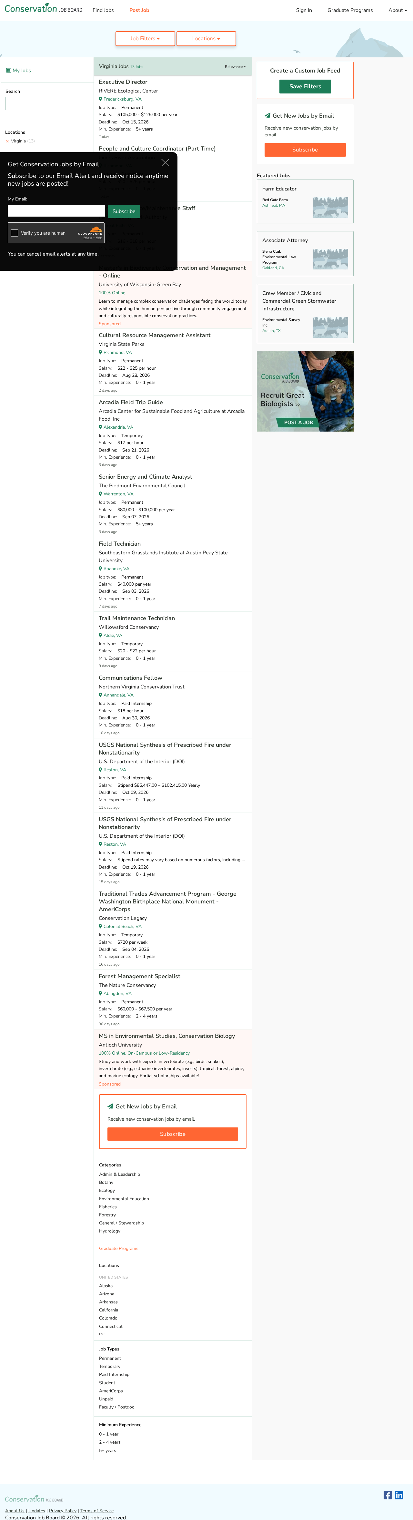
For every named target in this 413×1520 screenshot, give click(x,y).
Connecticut (111, 1326)
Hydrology (109, 1231)
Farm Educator (279, 188)
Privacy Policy (62, 1511)
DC (102, 1334)
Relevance (234, 66)
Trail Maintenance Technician (137, 618)
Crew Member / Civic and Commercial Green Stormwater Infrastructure (299, 301)
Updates (36, 1511)
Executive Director (123, 82)
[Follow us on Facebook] (388, 1495)
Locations (204, 38)
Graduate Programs (350, 10)
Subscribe (173, 1134)
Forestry (107, 1215)
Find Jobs (103, 10)
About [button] (396, 10)
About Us (15, 1511)
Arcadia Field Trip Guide (131, 402)
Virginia (23, 141)
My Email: (17, 199)
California (108, 1310)
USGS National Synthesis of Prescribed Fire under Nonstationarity (165, 748)
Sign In (304, 10)
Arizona (106, 1294)
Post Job (139, 10)
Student (107, 1383)
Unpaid (106, 1399)
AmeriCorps (111, 1391)
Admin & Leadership (119, 1174)
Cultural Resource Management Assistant (155, 335)
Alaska (106, 1286)
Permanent (110, 1358)
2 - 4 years (110, 1442)
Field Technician (120, 544)
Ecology (107, 1190)
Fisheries (108, 1207)
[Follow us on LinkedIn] (399, 1495)
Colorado (108, 1318)
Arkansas (108, 1302)
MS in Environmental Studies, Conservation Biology (167, 1036)
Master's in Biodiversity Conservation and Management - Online (172, 271)
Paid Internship (114, 1374)
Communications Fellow (130, 678)
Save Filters (305, 86)
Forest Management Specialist (139, 976)
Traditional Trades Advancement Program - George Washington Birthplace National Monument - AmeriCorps (168, 901)
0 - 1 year (108, 1434)
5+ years (107, 1450)
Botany (106, 1182)
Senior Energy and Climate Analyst (145, 477)
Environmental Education (124, 1199)
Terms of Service (97, 1511)
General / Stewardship (121, 1223)
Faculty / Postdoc (116, 1407)
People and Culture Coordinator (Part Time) (157, 148)
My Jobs (21, 70)
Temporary (109, 1366)
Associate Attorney (285, 240)
